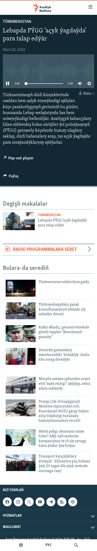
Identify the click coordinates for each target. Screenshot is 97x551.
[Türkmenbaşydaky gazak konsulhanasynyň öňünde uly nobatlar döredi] (21, 310)
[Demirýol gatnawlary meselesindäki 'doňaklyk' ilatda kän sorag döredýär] (21, 356)
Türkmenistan (17, 22)
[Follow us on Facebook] (7, 501)
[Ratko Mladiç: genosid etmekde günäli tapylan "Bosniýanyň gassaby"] (21, 333)
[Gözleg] (76, 545)
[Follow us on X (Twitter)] (29, 501)
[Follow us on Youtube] (40, 501)
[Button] (11, 177)
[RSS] (61, 501)
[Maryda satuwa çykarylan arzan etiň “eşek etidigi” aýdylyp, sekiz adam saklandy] (21, 385)
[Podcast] (72, 501)
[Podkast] (21, 545)
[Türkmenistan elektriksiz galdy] (21, 288)
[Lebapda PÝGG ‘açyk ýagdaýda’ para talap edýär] (19, 221)
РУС (48, 545)
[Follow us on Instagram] (18, 501)
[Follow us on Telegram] (50, 501)
